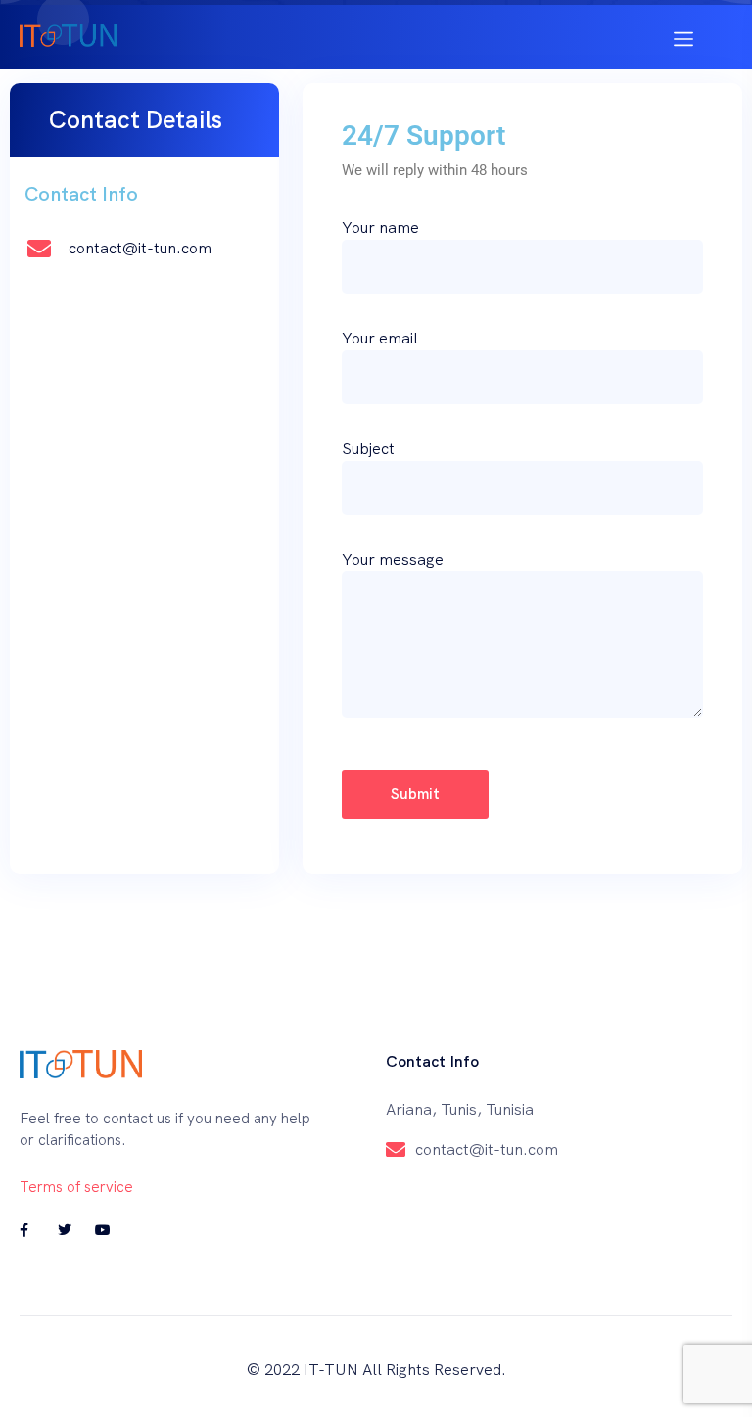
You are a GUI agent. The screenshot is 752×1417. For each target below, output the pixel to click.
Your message (393, 559)
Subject (368, 448)
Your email (380, 338)
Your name (380, 227)
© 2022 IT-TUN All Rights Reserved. (376, 1369)
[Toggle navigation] (683, 36)
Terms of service (76, 1187)
